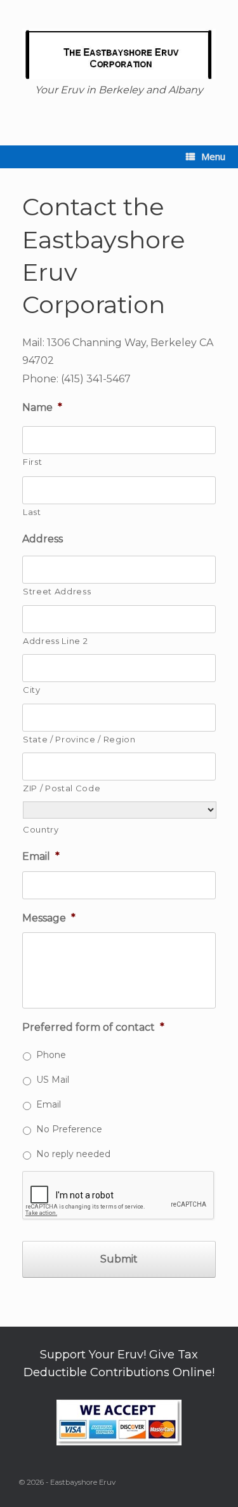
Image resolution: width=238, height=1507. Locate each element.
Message (49, 918)
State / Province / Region (79, 739)
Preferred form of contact (93, 1027)
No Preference (69, 1129)
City (32, 690)
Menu (213, 156)
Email (41, 856)
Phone (51, 1055)
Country (41, 829)
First (32, 462)
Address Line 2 (55, 641)
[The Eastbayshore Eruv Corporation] (119, 54)
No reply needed (73, 1154)
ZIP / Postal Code (61, 788)
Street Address (57, 591)
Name (42, 407)
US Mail (52, 1079)
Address (42, 539)
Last (32, 512)
